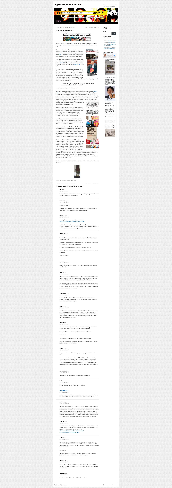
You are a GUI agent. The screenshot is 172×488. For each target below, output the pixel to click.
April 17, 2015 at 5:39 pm (64, 372)
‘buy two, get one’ (76, 64)
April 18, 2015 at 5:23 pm (64, 423)
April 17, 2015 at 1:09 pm (64, 202)
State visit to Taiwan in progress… (92, 27)
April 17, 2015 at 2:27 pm (64, 273)
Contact (61, 22)
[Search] (114, 33)
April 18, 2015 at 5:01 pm (64, 403)
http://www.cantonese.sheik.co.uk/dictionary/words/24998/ (72, 221)
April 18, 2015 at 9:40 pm (64, 439)
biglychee (68, 31)
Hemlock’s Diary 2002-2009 (73, 22)
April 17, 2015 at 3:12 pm (64, 307)
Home (57, 22)
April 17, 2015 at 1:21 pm (64, 217)
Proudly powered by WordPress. (109, 484)
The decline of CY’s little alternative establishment (65, 27)
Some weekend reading (112, 40)
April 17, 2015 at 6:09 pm (64, 382)
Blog (65, 180)
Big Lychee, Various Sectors (67, 4)
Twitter (65, 22)
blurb (60, 54)
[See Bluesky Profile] (114, 55)
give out (62, 62)
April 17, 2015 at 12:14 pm (64, 191)
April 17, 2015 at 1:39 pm (64, 262)
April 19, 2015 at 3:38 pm (64, 461)
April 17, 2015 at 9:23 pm (64, 392)
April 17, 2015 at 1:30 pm (64, 234)
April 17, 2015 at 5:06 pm (64, 350)
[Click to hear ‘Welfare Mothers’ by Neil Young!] (77, 37)
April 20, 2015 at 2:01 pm (64, 474)
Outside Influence (64, 390)
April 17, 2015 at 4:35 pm (64, 324)
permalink (74, 180)
